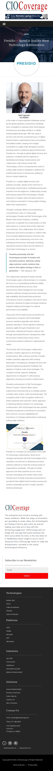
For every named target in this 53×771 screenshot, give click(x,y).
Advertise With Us (10, 748)
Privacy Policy (32, 765)
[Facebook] (16, 743)
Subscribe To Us (25, 748)
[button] (4, 24)
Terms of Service (19, 765)
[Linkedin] (10, 743)
